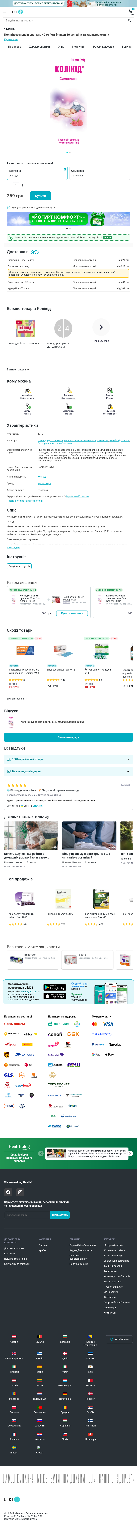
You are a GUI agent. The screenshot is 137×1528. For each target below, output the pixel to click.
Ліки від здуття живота (50, 440)
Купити (40, 196)
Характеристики (39, 46)
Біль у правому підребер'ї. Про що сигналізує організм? (86, 855)
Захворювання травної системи (55, 443)
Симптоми (102, 440)
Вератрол (30, 954)
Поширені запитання (15, 1258)
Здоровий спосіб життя (117, 1302)
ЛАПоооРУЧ (111, 1292)
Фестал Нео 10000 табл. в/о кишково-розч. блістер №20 (24, 671)
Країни (42, 1250)
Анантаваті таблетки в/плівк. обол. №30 (22, 916)
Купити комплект (72, 613)
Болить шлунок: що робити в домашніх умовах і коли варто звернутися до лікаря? (25, 855)
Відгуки (126, 46)
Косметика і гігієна (114, 1250)
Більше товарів (16, 369)
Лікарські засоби (113, 1245)
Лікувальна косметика (116, 1260)
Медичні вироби (113, 1266)
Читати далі (13, 547)
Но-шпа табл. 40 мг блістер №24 (73, 598)
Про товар (14, 46)
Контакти (9, 1253)
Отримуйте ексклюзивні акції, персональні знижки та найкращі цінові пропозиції (36, 1203)
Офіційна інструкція (19, 566)
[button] (37, 173)
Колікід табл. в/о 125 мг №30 (24, 343)
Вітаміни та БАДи (113, 1255)
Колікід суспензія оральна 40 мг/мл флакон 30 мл (30, 598)
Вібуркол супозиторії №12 (61, 669)
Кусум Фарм (11, 39)
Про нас (43, 1245)
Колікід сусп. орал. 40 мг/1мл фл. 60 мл (58, 345)
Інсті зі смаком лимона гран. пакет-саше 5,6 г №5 (100, 916)
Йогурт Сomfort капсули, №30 (98, 671)
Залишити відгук (68, 737)
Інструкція (78, 46)
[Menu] (4, 12)
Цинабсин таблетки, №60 (60, 914)
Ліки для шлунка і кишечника (80, 440)
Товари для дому (113, 1286)
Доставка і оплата (14, 1248)
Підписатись (60, 1215)
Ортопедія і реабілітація (117, 1276)
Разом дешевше (103, 46)
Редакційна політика (81, 1250)
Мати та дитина (112, 1281)
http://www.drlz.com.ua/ (77, 496)
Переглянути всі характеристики (25, 500)
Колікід (42, 476)
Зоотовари (110, 1297)
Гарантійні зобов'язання (83, 1245)
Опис (61, 46)
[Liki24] (12, 1500)
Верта (82, 954)
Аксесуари (110, 1307)
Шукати (130, 20)
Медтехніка (110, 1271)
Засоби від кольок (119, 440)
